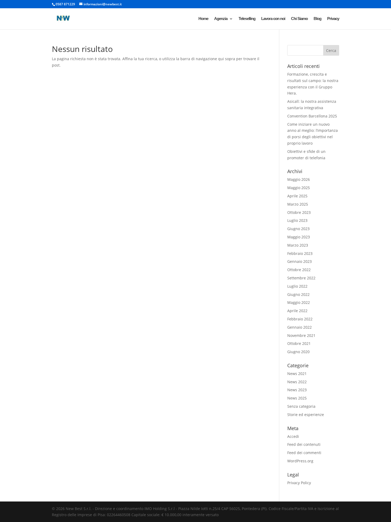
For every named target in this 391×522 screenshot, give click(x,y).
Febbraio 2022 (300, 318)
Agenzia (220, 19)
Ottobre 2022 (299, 269)
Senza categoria (301, 406)
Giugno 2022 (298, 294)
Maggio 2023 (298, 236)
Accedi (293, 436)
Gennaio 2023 (299, 261)
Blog (317, 19)
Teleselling (247, 19)
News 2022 (297, 381)
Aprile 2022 (297, 310)
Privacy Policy (299, 482)
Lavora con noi (273, 19)
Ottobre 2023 (299, 212)
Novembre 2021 (301, 335)
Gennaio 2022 (299, 327)
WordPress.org (300, 460)
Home (203, 19)
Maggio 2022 (298, 302)
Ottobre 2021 (299, 343)
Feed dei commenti (304, 452)
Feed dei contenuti (304, 444)
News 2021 (297, 373)
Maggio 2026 (298, 179)
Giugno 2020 (298, 351)
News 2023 (297, 389)
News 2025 (297, 398)
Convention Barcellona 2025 (312, 116)
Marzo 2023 (297, 245)
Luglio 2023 (297, 220)
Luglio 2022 (297, 286)
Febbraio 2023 (300, 253)
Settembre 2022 (301, 277)
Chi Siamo (299, 19)
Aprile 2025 (297, 195)
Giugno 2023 (298, 228)
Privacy (333, 19)
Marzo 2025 (297, 204)
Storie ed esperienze (305, 414)
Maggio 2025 (298, 187)
